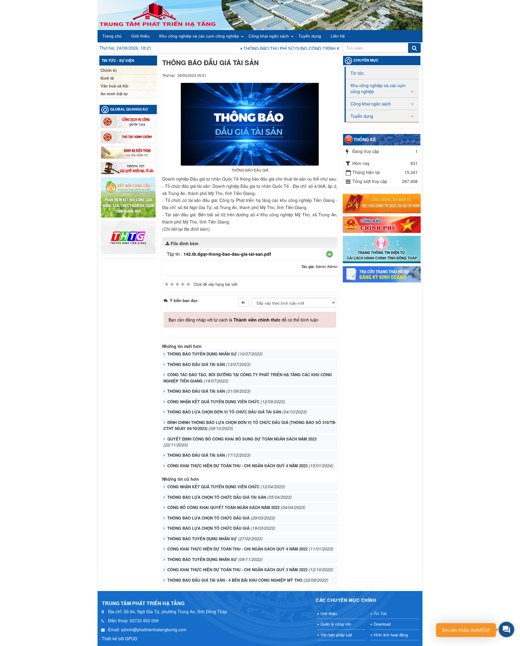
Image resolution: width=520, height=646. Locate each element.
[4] (128, 136)
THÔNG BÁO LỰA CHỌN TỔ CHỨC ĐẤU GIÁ (208, 518)
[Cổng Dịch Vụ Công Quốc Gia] (128, 121)
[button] (329, 254)
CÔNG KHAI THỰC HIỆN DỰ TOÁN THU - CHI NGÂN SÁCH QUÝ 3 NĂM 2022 (237, 569)
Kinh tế (107, 78)
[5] (128, 152)
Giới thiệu (140, 36)
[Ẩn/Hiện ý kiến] (243, 302)
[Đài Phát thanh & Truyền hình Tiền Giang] (128, 236)
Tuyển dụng (310, 36)
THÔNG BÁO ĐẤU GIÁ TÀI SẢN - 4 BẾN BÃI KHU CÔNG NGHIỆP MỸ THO (234, 580)
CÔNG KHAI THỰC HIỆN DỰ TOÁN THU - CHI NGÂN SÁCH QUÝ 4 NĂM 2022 (237, 549)
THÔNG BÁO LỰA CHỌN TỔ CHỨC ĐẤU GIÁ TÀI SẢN (216, 497)
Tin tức (357, 73)
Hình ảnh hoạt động (391, 635)
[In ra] (322, 75)
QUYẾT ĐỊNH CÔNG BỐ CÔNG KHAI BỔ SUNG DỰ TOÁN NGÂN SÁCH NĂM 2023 (242, 439)
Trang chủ (112, 36)
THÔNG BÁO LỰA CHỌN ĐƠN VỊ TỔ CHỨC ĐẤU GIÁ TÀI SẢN (224, 412)
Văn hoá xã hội (114, 86)
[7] (128, 197)
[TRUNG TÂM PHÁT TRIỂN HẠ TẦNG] (158, 14)
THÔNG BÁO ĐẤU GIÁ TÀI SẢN (196, 364)
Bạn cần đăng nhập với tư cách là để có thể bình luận (243, 320)
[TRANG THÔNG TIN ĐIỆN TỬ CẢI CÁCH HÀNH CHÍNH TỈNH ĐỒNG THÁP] (382, 249)
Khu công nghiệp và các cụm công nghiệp (199, 36)
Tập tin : (219, 254)
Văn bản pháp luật (336, 635)
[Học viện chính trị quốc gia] (382, 203)
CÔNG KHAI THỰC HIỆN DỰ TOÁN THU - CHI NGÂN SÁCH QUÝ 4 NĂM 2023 (237, 465)
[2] (382, 273)
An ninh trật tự (114, 94)
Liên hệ (338, 36)
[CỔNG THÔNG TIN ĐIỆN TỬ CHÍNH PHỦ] (382, 224)
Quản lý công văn (335, 624)
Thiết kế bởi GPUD (119, 638)
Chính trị (109, 70)
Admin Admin (327, 266)
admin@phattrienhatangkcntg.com (154, 629)
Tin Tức (380, 613)
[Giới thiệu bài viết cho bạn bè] (311, 75)
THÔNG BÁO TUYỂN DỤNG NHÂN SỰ (202, 354)
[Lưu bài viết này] (333, 75)
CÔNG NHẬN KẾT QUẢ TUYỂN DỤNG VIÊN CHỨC (213, 401)
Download (382, 624)
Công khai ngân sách (269, 36)
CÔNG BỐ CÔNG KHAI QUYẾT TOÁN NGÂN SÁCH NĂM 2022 (223, 507)
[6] (128, 167)
